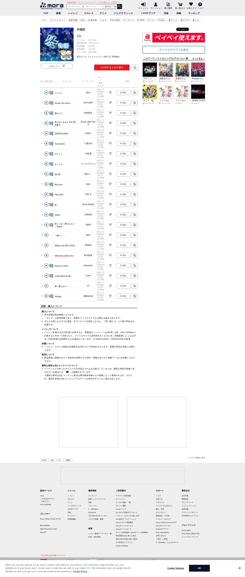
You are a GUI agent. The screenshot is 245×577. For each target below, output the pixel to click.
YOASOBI (115, 20)
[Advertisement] (89, 422)
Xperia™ (43, 532)
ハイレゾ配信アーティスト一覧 (100, 533)
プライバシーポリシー (190, 512)
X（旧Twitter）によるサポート (167, 542)
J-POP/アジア (148, 13)
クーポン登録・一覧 (123, 502)
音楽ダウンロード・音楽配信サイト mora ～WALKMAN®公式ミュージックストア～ (52, 6)
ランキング (194, 13)
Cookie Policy (80, 571)
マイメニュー (156, 8)
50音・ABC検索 (94, 537)
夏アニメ (173, 20)
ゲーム (151, 20)
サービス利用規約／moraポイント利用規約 (132, 532)
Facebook (92, 512)
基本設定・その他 (162, 516)
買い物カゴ (180, 8)
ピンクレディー (57, 20)
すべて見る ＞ (198, 59)
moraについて (121, 509)
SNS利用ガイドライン (190, 516)
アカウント (160, 502)
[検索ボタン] (119, 6)
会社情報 (185, 496)
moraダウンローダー (163, 526)
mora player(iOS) (162, 532)
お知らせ (159, 499)
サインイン (143, 8)
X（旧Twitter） (93, 509)
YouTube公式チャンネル (97, 516)
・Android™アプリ (47, 499)
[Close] (239, 568)
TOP (45, 13)
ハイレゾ (73, 13)
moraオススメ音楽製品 (124, 522)
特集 (178, 13)
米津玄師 (92, 20)
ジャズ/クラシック (123, 13)
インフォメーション (189, 506)
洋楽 (166, 13)
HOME (43, 460)
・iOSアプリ (45, 501)
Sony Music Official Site (191, 533)
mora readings (45, 504)
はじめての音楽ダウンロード (127, 512)
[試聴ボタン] (46, 93)
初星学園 (73, 20)
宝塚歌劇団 (72, 519)
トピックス (92, 506)
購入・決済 (160, 509)
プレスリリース (187, 502)
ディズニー (128, 20)
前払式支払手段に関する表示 (127, 539)
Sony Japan (186, 530)
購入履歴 (168, 8)
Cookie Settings (122, 546)
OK (199, 568)
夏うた (196, 20)
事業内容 (185, 499)
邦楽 (52, 460)
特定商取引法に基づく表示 (126, 536)
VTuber (161, 20)
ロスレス (89, 13)
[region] (122, 568)
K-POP (141, 20)
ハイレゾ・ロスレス (163, 519)
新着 (58, 13)
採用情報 (185, 509)
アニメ (103, 13)
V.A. (79, 35)
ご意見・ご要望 (162, 539)
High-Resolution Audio (48, 529)
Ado (83, 20)
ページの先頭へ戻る (196, 458)
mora (42, 496)
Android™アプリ (162, 529)
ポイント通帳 (121, 506)
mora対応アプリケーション (126, 519)
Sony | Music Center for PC (50, 519)
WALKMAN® (45, 525)
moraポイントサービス (124, 526)
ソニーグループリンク (190, 537)
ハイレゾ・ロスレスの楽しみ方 (127, 516)
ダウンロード (161, 512)
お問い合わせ (161, 536)
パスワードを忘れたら (164, 506)
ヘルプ (201, 8)
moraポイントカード (123, 529)
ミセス (103, 20)
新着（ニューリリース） (97, 499)
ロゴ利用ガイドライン (124, 542)
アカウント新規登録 (123, 496)
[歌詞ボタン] (51, 93)
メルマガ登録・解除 (95, 519)
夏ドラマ (185, 20)
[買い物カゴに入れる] (134, 68)
